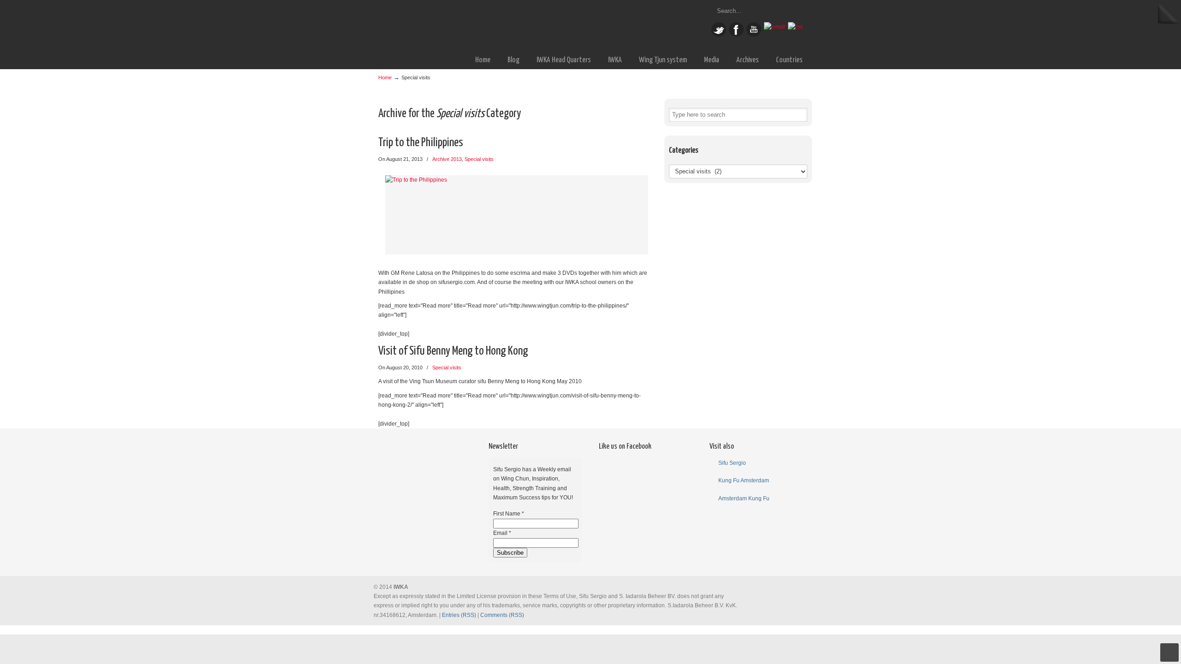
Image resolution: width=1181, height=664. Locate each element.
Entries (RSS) (459, 615)
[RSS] (795, 27)
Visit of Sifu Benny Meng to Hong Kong (453, 351)
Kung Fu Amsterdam (743, 480)
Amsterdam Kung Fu (743, 498)
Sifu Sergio (732, 463)
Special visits (479, 159)
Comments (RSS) (502, 615)
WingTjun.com (493, 25)
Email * (502, 533)
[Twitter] (718, 35)
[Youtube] (753, 35)
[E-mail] (774, 27)
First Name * (508, 513)
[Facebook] (736, 35)
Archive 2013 (447, 159)
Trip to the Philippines (420, 142)
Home (385, 77)
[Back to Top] (1169, 652)
